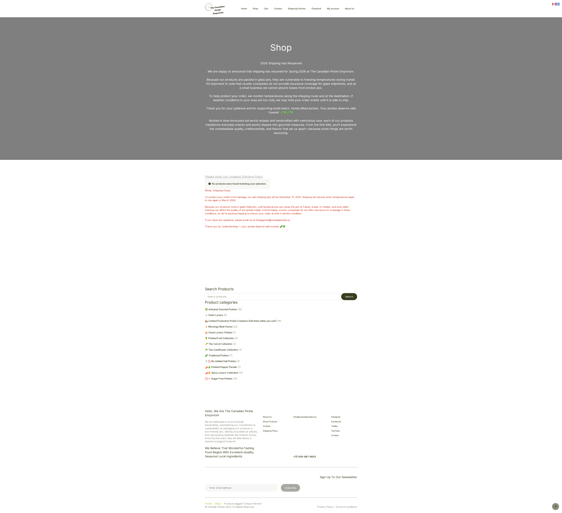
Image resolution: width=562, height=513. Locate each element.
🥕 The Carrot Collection (218, 343)
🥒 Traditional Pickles (217, 355)
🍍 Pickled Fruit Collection (219, 338)
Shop (255, 8)
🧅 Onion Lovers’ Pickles (218, 332)
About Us (349, 8)
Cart (266, 8)
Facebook (336, 421)
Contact (278, 8)
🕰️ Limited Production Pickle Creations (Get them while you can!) (240, 320)
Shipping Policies (297, 8)
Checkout (316, 8)
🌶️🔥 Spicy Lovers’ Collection (221, 372)
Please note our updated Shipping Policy (234, 176)
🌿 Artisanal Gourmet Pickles (221, 309)
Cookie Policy (215, 477)
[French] (558, 3)
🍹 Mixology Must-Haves (218, 326)
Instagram (335, 417)
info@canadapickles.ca (304, 417)
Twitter (334, 426)
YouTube (335, 431)
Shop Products (270, 421)
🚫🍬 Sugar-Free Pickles (218, 378)
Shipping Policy (270, 431)
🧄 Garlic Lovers (214, 315)
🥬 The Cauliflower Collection (221, 349)
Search (349, 296)
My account (333, 8)
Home (244, 8)
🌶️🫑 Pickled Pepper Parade (221, 367)
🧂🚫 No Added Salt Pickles (220, 361)
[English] (554, 3)
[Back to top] (555, 506)
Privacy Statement (237, 477)
